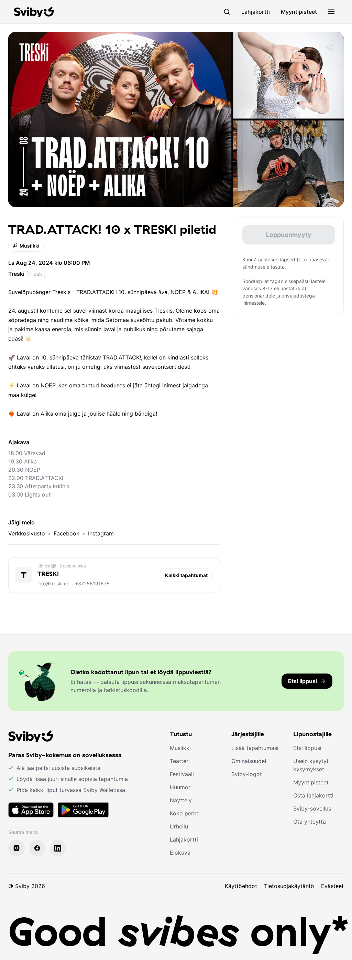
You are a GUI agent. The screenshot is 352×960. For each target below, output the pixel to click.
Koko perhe (184, 813)
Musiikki (30, 246)
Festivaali (182, 774)
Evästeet (332, 886)
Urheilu (179, 826)
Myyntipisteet (299, 11)
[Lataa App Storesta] (31, 809)
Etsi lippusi (307, 747)
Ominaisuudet (249, 761)
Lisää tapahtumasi (254, 747)
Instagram (101, 533)
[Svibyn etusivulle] (34, 11)
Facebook (66, 533)
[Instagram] (16, 848)
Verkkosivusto (26, 533)
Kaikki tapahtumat (186, 575)
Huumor (180, 787)
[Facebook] (37, 848)
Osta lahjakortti (313, 795)
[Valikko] (331, 12)
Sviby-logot (246, 774)
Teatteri (180, 761)
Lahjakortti (255, 11)
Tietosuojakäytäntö (289, 886)
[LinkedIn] (58, 848)
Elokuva (180, 852)
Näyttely (181, 800)
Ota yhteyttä (309, 821)
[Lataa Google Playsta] (83, 809)
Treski (16, 273)
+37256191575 (92, 583)
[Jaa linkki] (329, 46)
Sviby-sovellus (312, 808)
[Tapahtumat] (227, 12)
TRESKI (48, 574)
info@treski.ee (53, 583)
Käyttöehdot (241, 886)
